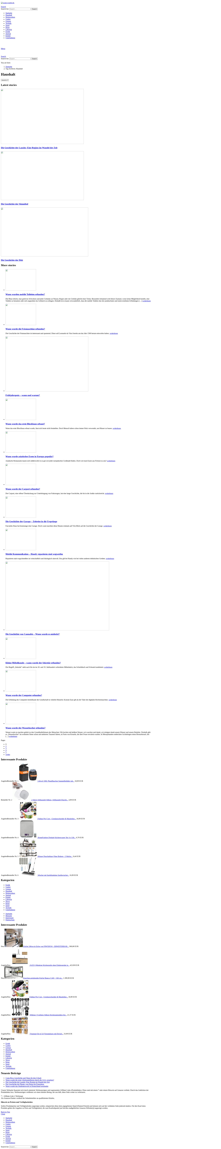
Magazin (9, 916)
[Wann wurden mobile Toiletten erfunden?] (79, 280)
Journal (8, 34)
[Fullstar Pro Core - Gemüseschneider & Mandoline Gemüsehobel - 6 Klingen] (28, 819)
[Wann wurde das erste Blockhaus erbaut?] (79, 409)
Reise (8, 27)
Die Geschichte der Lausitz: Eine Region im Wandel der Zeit (29, 148)
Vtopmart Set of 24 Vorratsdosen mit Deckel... (46, 1034)
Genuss (8, 21)
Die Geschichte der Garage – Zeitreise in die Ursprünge (31, 521)
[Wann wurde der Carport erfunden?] (79, 475)
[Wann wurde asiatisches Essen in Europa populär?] (79, 442)
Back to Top (5, 1112)
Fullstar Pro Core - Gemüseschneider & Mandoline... (57, 819)
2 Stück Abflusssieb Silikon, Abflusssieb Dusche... (49, 800)
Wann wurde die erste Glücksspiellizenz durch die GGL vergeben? (30, 1080)
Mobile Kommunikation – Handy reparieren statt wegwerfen (34, 554)
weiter (8, 755)
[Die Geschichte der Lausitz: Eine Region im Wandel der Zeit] (76, 116)
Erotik (8, 32)
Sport (7, 25)
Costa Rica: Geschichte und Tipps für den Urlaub (23, 1078)
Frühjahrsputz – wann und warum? (23, 395)
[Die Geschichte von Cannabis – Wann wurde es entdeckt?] (79, 596)
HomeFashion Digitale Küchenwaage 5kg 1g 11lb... (57, 838)
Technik (8, 23)
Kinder (8, 36)
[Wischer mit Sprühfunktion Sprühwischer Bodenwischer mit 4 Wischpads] (28, 875)
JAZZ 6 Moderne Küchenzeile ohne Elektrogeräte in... (49, 965)
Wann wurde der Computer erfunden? (24, 695)
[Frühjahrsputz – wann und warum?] (79, 364)
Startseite (9, 13)
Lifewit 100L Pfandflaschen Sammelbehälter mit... (56, 781)
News (8, 901)
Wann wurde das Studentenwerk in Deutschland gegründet (27, 1086)
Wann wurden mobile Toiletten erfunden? (25, 294)
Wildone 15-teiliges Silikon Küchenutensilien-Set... (48, 1015)
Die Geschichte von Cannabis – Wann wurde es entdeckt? (33, 634)
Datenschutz (10, 920)
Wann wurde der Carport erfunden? (23, 489)
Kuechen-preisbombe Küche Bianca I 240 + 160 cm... (43, 978)
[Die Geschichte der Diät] (76, 232)
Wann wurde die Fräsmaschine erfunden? (25, 329)
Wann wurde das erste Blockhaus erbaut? (25, 424)
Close (3, 1114)
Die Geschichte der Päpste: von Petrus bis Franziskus (25, 1084)
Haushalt (9, 15)
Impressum (9, 918)
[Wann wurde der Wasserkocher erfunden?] (79, 714)
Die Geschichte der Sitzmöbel (14, 204)
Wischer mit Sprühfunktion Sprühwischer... (53, 875)
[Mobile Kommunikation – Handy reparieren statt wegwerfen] (79, 540)
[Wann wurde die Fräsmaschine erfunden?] (79, 315)
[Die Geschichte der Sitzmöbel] (76, 176)
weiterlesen (146, 301)
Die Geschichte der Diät (12, 260)
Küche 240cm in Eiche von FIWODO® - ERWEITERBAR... (46, 946)
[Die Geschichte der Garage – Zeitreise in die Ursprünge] (79, 507)
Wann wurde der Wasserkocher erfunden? (25, 728)
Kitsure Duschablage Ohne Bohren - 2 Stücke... (55, 856)
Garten (8, 19)
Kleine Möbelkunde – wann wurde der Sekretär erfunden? (33, 663)
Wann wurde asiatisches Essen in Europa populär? (30, 456)
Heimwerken (10, 17)
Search (34, 9)
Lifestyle (9, 30)
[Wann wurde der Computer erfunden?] (79, 681)
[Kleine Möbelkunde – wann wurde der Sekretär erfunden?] (79, 648)
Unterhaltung (10, 38)
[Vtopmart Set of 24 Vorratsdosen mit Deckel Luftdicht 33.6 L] (20, 1034)
